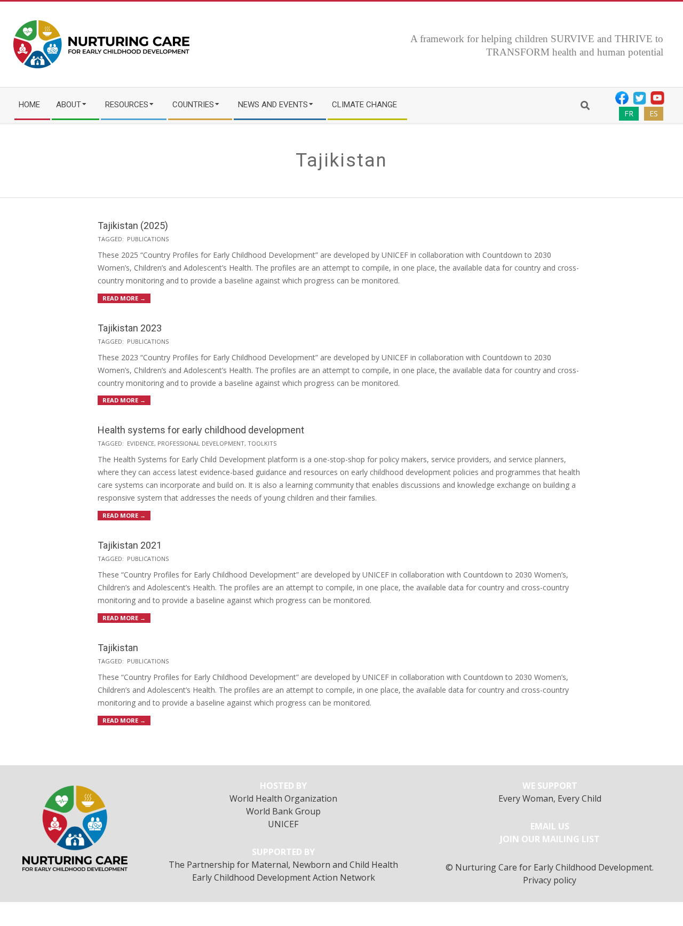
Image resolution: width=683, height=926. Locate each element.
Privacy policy (549, 880)
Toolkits (262, 443)
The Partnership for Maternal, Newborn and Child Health (283, 864)
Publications (148, 239)
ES (653, 113)
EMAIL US (549, 826)
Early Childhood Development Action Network (283, 877)
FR (628, 113)
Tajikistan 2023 (130, 328)
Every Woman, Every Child (549, 798)
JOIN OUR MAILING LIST (550, 839)
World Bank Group (283, 811)
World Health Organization (283, 798)
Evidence (140, 443)
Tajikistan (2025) (133, 225)
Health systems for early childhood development (201, 430)
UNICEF (283, 824)
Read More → (124, 298)
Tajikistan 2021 (130, 545)
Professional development (200, 443)
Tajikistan (118, 647)
